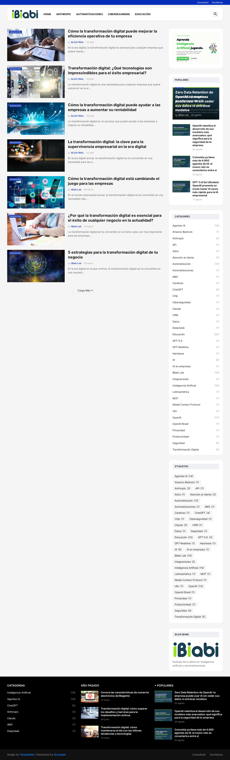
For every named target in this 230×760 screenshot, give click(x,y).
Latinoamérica (195, 391)
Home (47, 14)
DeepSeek (195, 327)
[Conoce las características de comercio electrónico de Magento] (89, 696)
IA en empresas (195, 366)
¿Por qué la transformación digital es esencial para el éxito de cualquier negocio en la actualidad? (115, 218)
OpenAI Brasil (195, 423)
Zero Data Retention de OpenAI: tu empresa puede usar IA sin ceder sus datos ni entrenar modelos (197, 695)
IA (195, 359)
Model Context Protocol (195, 404)
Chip (195, 295)
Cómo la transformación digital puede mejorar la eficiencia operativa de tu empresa (112, 33)
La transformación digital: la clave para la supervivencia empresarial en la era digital (107, 144)
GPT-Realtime (195, 347)
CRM (195, 315)
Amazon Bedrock (195, 231)
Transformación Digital (195, 449)
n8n (195, 411)
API (195, 244)
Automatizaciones (89, 14)
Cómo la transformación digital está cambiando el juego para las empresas (113, 181)
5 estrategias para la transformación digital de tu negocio (113, 254)
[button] (215, 14)
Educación (142, 14)
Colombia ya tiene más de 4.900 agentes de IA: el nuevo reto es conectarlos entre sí (204, 164)
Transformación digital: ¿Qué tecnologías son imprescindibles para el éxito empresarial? (110, 70)
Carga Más (84, 290)
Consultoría (199, 754)
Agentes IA (195, 225)
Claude (195, 308)
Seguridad (195, 443)
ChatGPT (195, 289)
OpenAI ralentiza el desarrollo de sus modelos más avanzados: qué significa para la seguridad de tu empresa (204, 135)
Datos (195, 321)
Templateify (27, 754)
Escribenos (217, 2)
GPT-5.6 (195, 340)
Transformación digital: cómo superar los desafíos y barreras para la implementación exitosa (124, 711)
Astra (195, 251)
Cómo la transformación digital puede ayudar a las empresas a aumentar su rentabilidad (114, 107)
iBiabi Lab (195, 372)
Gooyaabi (60, 754)
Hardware (195, 353)
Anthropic (63, 14)
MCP (195, 398)
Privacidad (195, 430)
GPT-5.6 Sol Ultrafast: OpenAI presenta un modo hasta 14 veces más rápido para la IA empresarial (205, 189)
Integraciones (195, 379)
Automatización (195, 263)
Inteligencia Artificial (195, 385)
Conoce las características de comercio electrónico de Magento (125, 694)
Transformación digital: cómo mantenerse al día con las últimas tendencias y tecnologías (121, 730)
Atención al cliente (195, 257)
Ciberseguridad (119, 14)
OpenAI (195, 417)
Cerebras (195, 283)
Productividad (195, 436)
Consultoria (203, 2)
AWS (195, 276)
